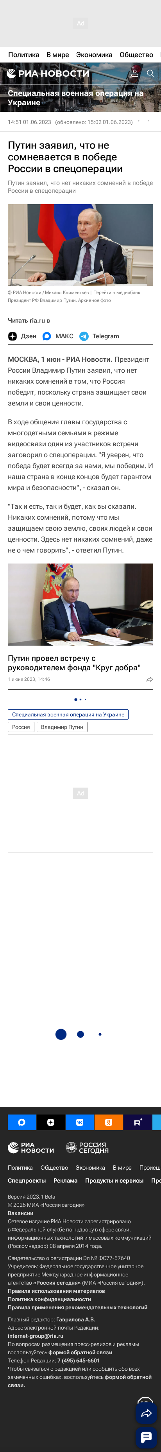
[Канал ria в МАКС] (22, 1122)
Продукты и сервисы (114, 1180)
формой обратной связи (80, 1352)
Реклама (65, 1180)
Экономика (90, 1167)
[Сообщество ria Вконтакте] (80, 1122)
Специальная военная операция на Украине (68, 714)
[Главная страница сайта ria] (47, 73)
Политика (20, 1167)
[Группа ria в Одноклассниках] (109, 1122)
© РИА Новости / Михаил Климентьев (48, 292)
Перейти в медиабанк (116, 292)
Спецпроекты (27, 1180)
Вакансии (20, 1213)
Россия (21, 727)
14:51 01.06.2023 (29, 122)
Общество (54, 1167)
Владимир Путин (62, 727)
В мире (122, 1167)
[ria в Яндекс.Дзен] (51, 1122)
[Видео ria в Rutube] (137, 1122)
